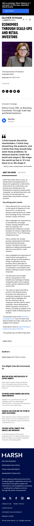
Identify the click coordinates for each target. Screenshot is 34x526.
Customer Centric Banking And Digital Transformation (16, 395)
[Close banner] (30, 3)
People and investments (11, 469)
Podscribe (20, 329)
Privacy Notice (19, 504)
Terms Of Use (6, 504)
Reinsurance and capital (11, 465)
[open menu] (30, 19)
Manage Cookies (8, 516)
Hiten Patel (5, 77)
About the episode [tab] (9, 172)
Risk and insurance (9, 461)
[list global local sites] (23, 19)
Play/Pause (4, 120)
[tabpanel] (17, 256)
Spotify (5, 329)
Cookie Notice (7, 508)
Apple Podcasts (24, 327)
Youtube (12, 329)
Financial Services (7, 341)
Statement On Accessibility (12, 512)
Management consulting (11, 473)
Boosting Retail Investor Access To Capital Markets (14, 377)
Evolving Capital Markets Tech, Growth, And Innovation (13, 429)
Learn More (9, 11)
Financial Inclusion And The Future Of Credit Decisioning (16, 412)
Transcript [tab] (22, 172)
